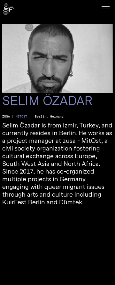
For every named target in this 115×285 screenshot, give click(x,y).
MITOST (21, 116)
